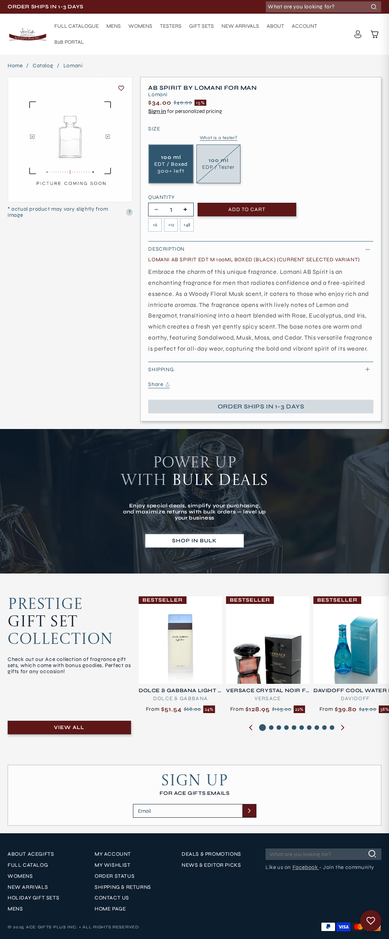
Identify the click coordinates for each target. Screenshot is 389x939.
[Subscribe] (249, 810)
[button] (374, 34)
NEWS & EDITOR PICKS (211, 865)
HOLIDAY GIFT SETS (33, 898)
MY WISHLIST (113, 865)
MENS (15, 909)
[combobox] (323, 7)
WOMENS (20, 876)
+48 (186, 224)
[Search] (373, 7)
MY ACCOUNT (113, 854)
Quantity (161, 197)
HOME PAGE (110, 909)
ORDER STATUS (114, 876)
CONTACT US (112, 898)
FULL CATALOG (28, 865)
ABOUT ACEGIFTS (31, 854)
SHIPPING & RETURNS (123, 887)
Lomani (73, 66)
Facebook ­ (306, 867)
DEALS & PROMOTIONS (211, 854)
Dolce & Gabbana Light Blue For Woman (180, 691)
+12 (171, 224)
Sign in (157, 111)
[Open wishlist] (370, 920)
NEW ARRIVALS (28, 887)
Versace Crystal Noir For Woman (266, 691)
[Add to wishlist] (121, 88)
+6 (155, 224)
